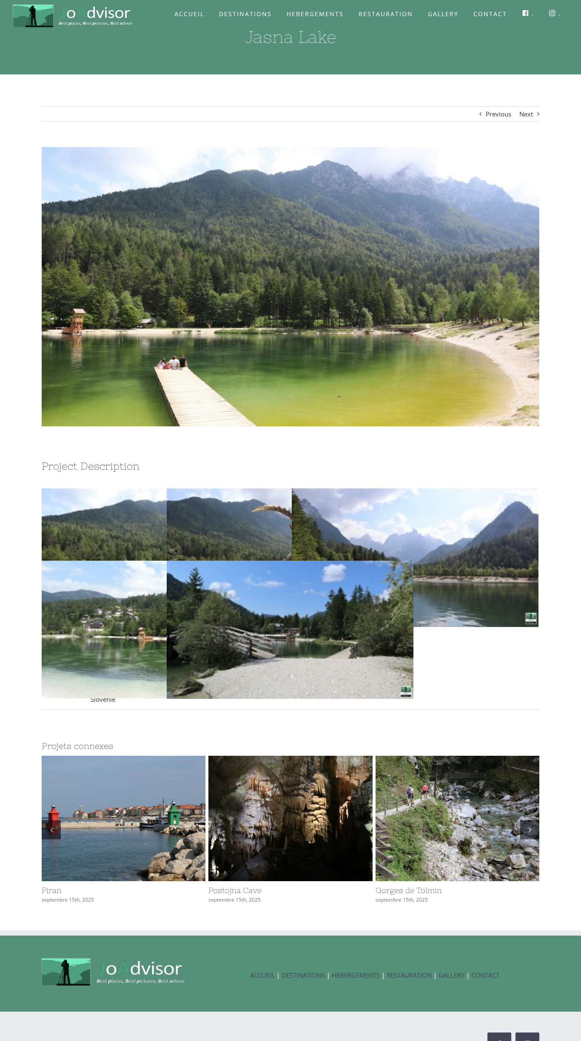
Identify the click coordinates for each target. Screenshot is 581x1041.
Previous (498, 114)
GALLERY (452, 975)
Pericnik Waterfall (108, 818)
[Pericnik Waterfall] (123, 818)
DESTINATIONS (303, 975)
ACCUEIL (262, 975)
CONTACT (485, 975)
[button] (51, 829)
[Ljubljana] (290, 818)
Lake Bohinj (442, 818)
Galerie (139, 818)
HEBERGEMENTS (356, 975)
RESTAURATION (409, 975)
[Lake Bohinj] (457, 818)
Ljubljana (275, 818)
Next (526, 114)
